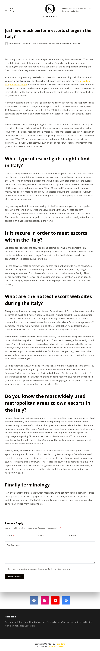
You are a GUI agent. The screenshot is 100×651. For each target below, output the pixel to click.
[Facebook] (34, 600)
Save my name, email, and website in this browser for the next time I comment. (39, 569)
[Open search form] (12, 10)
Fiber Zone (60, 643)
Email (41, 535)
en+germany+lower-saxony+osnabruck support (59, 43)
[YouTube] (55, 600)
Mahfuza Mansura (56, 646)
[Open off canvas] (6, 10)
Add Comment (13, 545)
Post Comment (14, 576)
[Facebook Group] (66, 600)
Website (72, 535)
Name (10, 535)
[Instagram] (45, 600)
